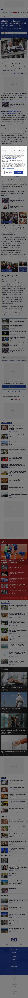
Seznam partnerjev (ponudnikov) (8, 168)
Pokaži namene (9, 172)
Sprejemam (18, 172)
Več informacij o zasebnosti (11, 158)
